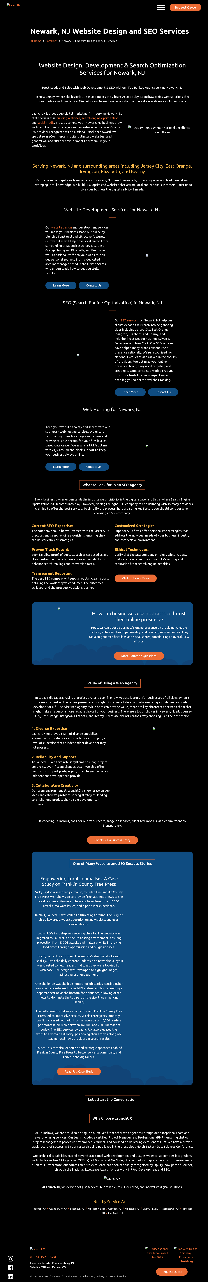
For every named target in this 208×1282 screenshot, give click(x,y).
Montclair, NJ (132, 1208)
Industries (88, 1276)
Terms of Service (117, 1276)
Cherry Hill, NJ (150, 1208)
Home (37, 40)
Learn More (61, 285)
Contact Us (93, 285)
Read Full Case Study (79, 1071)
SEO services (129, 320)
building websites (68, 118)
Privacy (100, 1276)
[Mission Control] (16, 7)
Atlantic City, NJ (58, 1208)
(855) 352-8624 (43, 1257)
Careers (56, 1276)
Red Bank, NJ (115, 1213)
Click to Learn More (135, 578)
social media (45, 122)
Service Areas (71, 1276)
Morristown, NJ (96, 1208)
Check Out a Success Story (112, 840)
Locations (51, 40)
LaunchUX (43, 1276)
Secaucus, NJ (77, 1208)
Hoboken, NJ (39, 1208)
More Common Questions (139, 656)
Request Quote (185, 7)
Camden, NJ (115, 1208)
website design (61, 227)
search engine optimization (100, 118)
